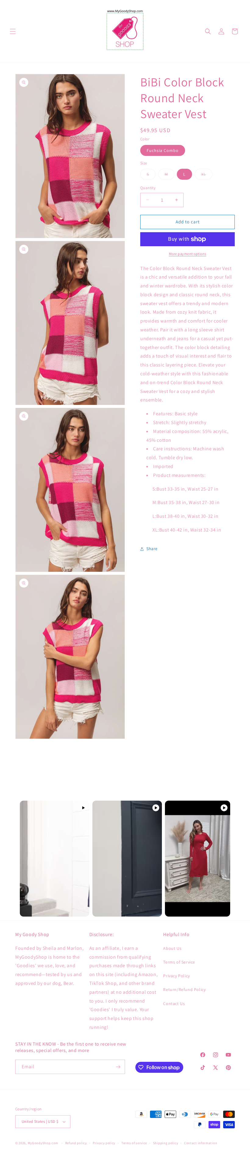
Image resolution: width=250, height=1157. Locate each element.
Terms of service (134, 1143)
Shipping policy (165, 1143)
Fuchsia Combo (163, 150)
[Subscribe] (118, 1067)
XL (206, 175)
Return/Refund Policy (184, 989)
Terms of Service (179, 962)
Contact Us (174, 1003)
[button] (13, 31)
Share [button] (152, 548)
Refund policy (76, 1143)
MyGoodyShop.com (43, 1143)
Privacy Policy (176, 976)
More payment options (187, 253)
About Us (172, 948)
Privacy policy (104, 1143)
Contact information (200, 1143)
